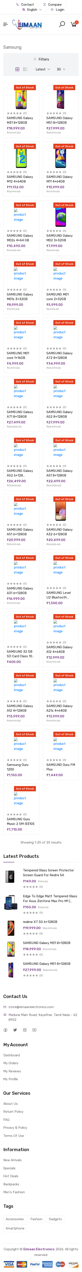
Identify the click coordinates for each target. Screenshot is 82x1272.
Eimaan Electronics (39, 1249)
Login (59, 10)
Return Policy (13, 1112)
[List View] (25, 69)
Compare (54, 5)
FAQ (6, 1120)
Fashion (36, 1219)
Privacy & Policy (15, 1128)
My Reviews (12, 1071)
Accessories (15, 1219)
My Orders (10, 1063)
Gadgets (55, 1219)
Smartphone (15, 1228)
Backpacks (11, 1184)
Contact (27, 5)
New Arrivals (12, 1160)
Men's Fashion (14, 1192)
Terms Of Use (13, 1136)
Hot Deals (10, 1176)
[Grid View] (17, 69)
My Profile (10, 1079)
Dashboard (11, 1055)
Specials (9, 1168)
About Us (10, 1104)
